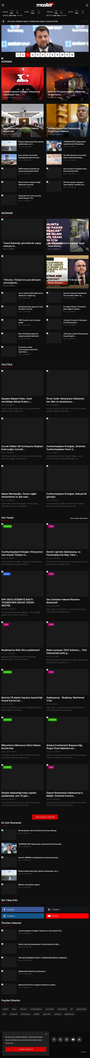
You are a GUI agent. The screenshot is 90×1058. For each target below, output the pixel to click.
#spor (14, 1009)
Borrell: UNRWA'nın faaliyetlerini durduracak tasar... (38, 858)
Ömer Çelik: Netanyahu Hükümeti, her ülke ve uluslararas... (65, 400)
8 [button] (52, 54)
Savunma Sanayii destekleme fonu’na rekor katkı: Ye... (75, 294)
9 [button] (57, 54)
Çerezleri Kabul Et (26, 1049)
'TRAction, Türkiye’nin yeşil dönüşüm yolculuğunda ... (22, 281)
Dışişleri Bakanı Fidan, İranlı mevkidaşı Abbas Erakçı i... (16, 400)
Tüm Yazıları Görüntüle (78, 518)
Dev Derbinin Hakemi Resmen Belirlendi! (63, 601)
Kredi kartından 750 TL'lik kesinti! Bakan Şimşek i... (65, 281)
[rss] (79, 1039)
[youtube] (73, 1039)
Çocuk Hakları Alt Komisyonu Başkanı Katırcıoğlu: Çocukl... (22, 448)
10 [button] (62, 54)
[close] (46, 1034)
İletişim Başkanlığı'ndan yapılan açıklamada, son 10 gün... (18, 794)
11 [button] (67, 54)
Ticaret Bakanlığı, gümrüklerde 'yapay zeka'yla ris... (22, 244)
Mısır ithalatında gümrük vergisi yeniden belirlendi (28, 335)
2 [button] (22, 54)
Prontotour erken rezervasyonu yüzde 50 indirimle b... (27, 349)
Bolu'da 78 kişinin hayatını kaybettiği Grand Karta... (66, 93)
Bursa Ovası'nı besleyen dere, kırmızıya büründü (75, 170)
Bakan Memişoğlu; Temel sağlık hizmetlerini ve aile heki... (18, 495)
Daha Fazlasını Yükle (44, 817)
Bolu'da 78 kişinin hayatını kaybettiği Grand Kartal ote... (21, 699)
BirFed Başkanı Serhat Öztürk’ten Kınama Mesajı (37, 830)
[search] (87, 5)
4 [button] (32, 54)
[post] (45, 49)
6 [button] (42, 54)
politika (36, 1014)
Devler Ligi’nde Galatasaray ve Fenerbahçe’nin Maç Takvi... (63, 553)
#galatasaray (69, 1014)
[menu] (3, 5)
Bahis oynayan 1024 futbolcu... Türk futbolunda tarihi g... (66, 651)
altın (4, 1014)
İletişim (84, 1052)
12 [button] (72, 54)
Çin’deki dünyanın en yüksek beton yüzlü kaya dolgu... (74, 156)
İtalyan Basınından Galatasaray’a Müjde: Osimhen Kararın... (64, 794)
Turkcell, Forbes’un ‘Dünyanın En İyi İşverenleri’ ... (75, 321)
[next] (86, 21)
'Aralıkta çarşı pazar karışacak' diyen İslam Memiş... (66, 244)
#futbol (5, 1009)
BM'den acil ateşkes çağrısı (29, 885)
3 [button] (27, 54)
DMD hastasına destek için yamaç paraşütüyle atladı (28, 170)
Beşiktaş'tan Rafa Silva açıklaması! (20, 650)
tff (71, 1009)
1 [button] (18, 54)
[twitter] (60, 1039)
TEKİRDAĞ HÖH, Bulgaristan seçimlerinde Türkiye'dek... (74, 143)
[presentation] (3, 44)
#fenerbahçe (25, 1014)
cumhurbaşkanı (36, 1009)
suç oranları (50, 1009)
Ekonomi (23, 1009)
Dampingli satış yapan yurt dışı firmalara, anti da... (30, 308)
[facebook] (54, 1039)
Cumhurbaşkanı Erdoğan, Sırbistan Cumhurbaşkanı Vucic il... (66, 448)
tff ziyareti (13, 1014)
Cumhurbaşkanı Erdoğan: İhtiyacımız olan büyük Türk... (21, 93)
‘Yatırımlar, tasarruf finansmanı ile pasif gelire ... (75, 335)
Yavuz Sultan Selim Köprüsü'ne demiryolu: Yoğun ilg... (30, 294)
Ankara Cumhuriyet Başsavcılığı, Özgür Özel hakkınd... (64, 129)
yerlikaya (57, 1014)
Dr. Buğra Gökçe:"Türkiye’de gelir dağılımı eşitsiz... (74, 308)
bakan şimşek (81, 1009)
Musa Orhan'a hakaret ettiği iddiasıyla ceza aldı (29, 183)
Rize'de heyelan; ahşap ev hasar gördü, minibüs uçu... (74, 183)
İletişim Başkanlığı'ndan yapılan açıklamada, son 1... (31, 143)
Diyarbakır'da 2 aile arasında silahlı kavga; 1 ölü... (29, 197)
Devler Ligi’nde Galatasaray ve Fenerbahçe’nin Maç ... (39, 944)
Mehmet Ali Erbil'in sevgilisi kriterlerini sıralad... (37, 985)
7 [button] (47, 54)
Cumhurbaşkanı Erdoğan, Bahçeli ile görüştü (66, 495)
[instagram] (66, 1039)
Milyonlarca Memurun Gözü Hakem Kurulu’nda (20, 129)
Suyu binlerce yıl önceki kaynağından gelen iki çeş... (29, 156)
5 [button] (37, 54)
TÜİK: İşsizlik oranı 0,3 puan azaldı (29, 321)
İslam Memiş (62, 1009)
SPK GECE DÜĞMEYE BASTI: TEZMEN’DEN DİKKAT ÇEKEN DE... (43, 958)
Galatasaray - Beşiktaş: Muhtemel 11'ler (65, 699)
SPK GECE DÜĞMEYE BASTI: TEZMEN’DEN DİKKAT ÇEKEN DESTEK (32, 21)
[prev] (82, 21)
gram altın (46, 1014)
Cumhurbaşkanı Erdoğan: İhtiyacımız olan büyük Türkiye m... (22, 553)
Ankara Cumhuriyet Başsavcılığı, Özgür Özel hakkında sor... (64, 747)
